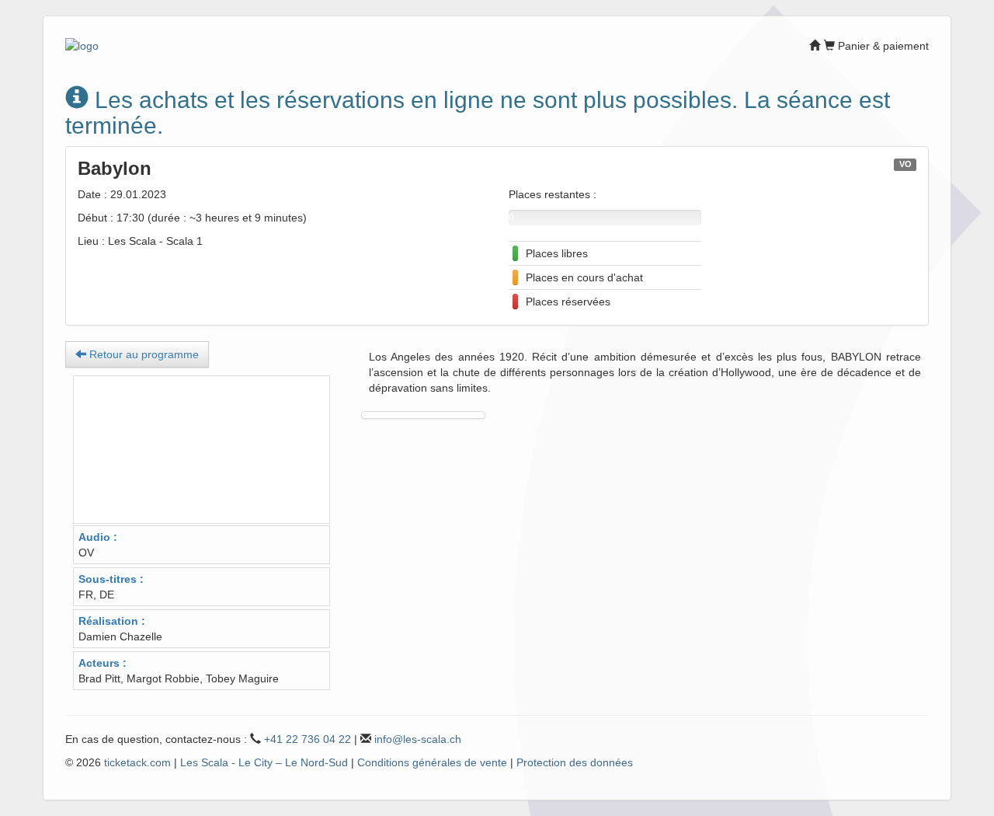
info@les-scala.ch (417, 739)
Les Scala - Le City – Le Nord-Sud (264, 762)
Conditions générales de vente (432, 762)
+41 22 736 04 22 (307, 739)
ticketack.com (137, 762)
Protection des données (574, 762)
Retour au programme (142, 354)
